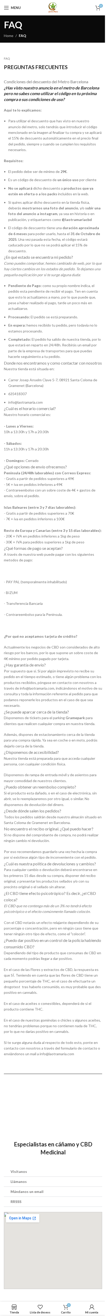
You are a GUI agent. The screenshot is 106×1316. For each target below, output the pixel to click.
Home (8, 35)
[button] (53, 1172)
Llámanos (19, 1181)
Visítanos (19, 1171)
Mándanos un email (27, 1191)
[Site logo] (53, 7)
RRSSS (16, 1201)
